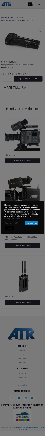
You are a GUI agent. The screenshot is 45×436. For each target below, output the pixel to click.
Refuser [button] (9, 228)
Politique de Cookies (13, 218)
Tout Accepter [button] (32, 223)
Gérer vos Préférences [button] (14, 223)
